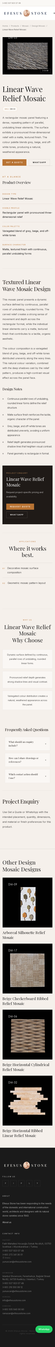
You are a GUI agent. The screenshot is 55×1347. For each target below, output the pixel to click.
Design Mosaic (38, 26)
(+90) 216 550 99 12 (12, 1287)
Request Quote (20, 506)
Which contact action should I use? (27, 776)
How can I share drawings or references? (27, 760)
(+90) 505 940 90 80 (13, 1309)
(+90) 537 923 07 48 (11, 3)
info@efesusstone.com (14, 1300)
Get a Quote (14, 162)
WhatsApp (39, 162)
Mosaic (25, 26)
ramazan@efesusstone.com (16, 1313)
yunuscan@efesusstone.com (16, 1261)
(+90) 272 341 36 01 (12, 1254)
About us (6, 1222)
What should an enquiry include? (27, 743)
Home (5, 26)
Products (15, 26)
